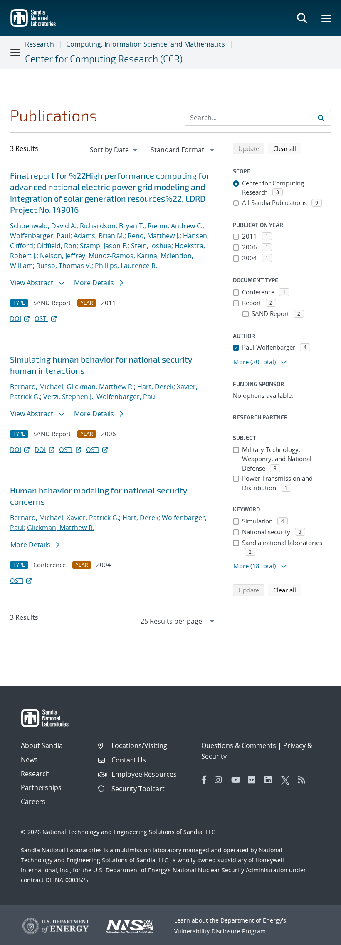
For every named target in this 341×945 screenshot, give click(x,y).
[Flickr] (254, 780)
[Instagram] (221, 780)
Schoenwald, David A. (43, 225)
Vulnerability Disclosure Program (220, 931)
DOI (15, 318)
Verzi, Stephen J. (68, 396)
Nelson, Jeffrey (62, 255)
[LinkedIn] (270, 780)
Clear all (287, 148)
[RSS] (304, 780)
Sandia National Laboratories (61, 850)
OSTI (41, 318)
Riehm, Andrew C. (175, 225)
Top (316, 935)
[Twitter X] (287, 780)
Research (39, 44)
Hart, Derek (155, 386)
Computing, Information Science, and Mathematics (145, 44)
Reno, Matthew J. (154, 235)
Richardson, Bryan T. (112, 225)
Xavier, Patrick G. (93, 517)
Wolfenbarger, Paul (40, 235)
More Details (95, 282)
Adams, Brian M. (99, 235)
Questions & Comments (238, 745)
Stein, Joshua (151, 245)
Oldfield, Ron (57, 245)
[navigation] (114, 149)
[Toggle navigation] (16, 52)
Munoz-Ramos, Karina (123, 255)
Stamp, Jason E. (104, 245)
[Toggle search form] (302, 18)
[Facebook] (204, 780)
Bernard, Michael (36, 386)
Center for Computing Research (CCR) (104, 58)
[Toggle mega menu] (327, 18)
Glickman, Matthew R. (100, 386)
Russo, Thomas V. (63, 265)
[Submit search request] (321, 118)
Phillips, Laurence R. (126, 265)
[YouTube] (237, 780)
